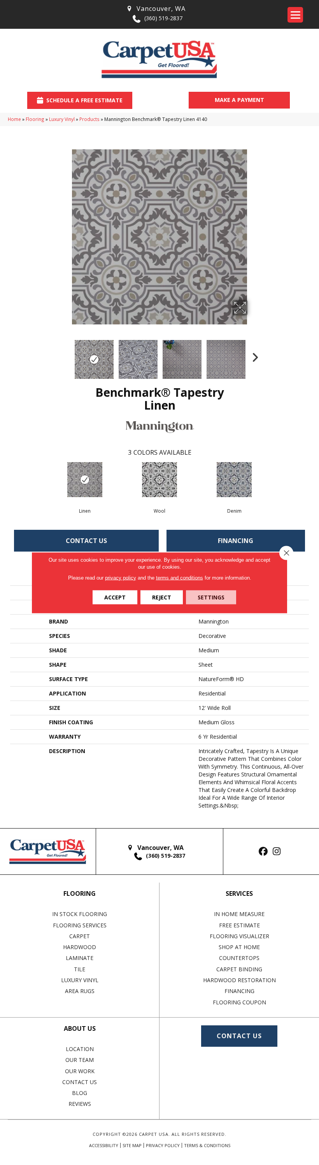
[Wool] (159, 479)
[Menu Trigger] (295, 15)
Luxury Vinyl (62, 119)
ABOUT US (80, 1028)
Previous (66, 355)
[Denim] (234, 479)
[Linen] (84, 479)
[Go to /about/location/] (156, 9)
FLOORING (79, 893)
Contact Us (86, 540)
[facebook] (263, 852)
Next (253, 355)
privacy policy (120, 577)
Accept (115, 597)
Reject (161, 597)
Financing (235, 540)
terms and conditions (179, 577)
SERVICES (239, 893)
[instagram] (276, 852)
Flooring (35, 119)
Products (89, 119)
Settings (211, 597)
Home (14, 119)
